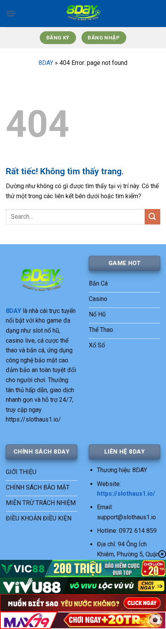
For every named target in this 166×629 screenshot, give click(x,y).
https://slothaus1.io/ (126, 493)
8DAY (46, 62)
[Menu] (10, 13)
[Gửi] (152, 216)
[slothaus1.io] (83, 13)
